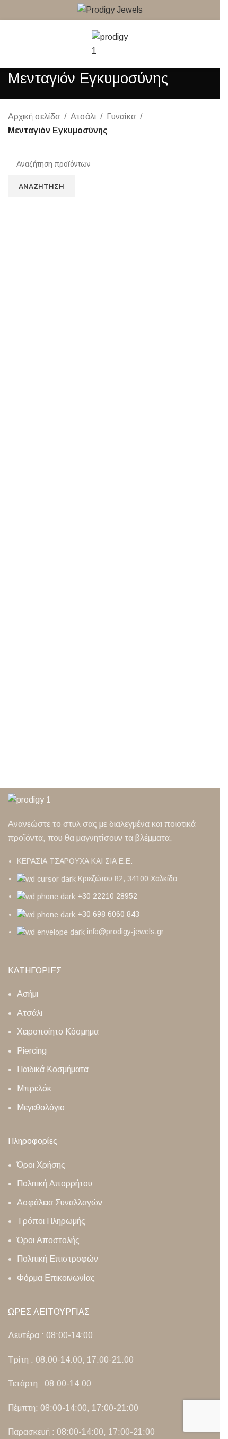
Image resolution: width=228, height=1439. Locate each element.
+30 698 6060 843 (108, 914)
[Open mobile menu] (12, 44)
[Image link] (29, 799)
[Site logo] (110, 9)
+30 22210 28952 (107, 896)
